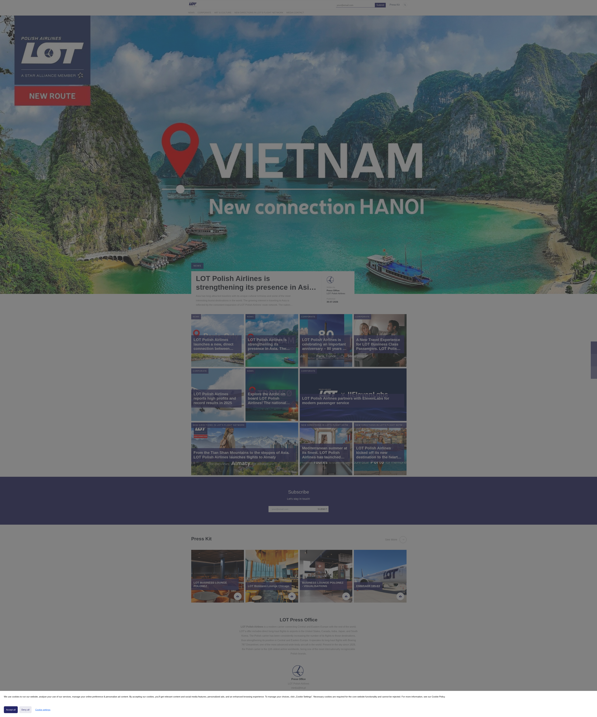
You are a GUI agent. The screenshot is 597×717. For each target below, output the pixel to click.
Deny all (25, 709)
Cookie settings (42, 709)
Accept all (11, 709)
